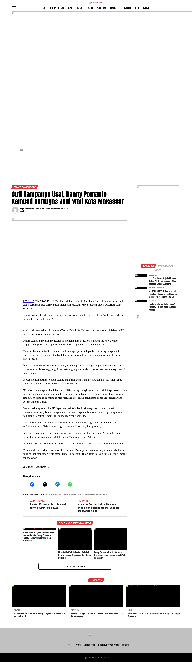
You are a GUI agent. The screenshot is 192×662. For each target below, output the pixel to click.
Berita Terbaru (57, 7)
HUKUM (80, 7)
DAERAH (146, 7)
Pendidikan (101, 7)
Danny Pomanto (54, 494)
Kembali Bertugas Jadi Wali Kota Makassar (86, 494)
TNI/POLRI (126, 7)
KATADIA (28, 301)
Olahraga (114, 7)
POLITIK (89, 7)
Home (44, 7)
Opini (137, 7)
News (70, 7)
